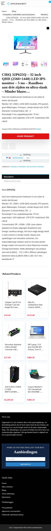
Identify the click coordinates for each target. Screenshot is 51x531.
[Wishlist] (43, 3)
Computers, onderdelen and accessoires (19, 15)
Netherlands (18, 157)
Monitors (44, 15)
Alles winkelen (7, 487)
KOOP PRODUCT (25, 136)
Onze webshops (8, 494)
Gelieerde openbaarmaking (12, 515)
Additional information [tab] (12, 181)
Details (38, 129)
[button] (48, 28)
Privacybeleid (7, 508)
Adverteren (6, 497)
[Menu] (3, 3)
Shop (14, 11)
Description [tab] (9, 177)
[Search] (38, 3)
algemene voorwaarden (11, 511)
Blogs (4, 490)
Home (4, 11)
